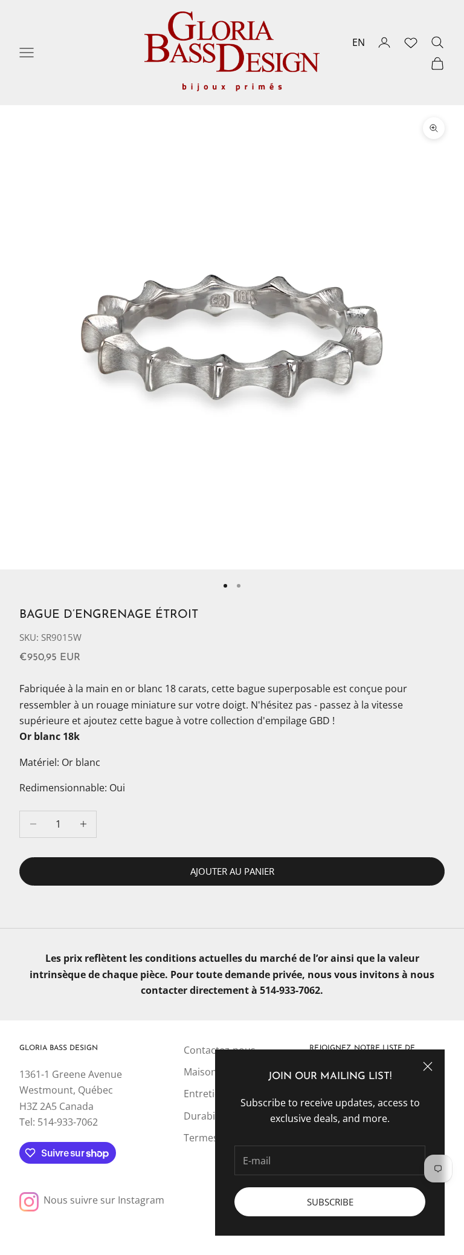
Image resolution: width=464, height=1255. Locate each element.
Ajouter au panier (232, 871)
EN (358, 42)
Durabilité (206, 1116)
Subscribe (330, 1202)
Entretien (205, 1093)
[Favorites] (411, 42)
